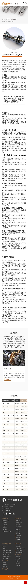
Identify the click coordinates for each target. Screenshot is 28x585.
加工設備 (5, 560)
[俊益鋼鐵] (10, 3)
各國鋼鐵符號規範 (20, 548)
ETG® (4, 546)
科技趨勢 (18, 559)
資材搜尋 (18, 544)
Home (3, 19)
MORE (7, 379)
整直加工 (5, 562)
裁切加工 (5, 567)
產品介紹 (8, 19)
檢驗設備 (18, 533)
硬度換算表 (18, 537)
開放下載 (18, 565)
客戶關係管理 (19, 527)
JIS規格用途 (19, 550)
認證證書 (18, 525)
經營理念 (5, 522)
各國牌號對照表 (19, 552)
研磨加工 (5, 565)
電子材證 (18, 529)
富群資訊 (17, 578)
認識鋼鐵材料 (14, 19)
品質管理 (18, 518)
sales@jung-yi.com (8, 506)
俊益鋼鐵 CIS (6, 520)
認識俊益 (5, 518)
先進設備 (18, 531)
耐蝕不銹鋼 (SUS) (7, 550)
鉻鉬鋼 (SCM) (6, 554)
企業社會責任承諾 (7, 531)
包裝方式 (18, 539)
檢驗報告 (18, 561)
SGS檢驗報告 (19, 522)
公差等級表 (18, 535)
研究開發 (18, 563)
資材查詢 (18, 546)
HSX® (4, 548)
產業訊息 (18, 557)
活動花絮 (5, 529)
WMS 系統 (18, 520)
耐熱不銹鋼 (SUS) (7, 552)
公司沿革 (5, 525)
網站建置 (11, 578)
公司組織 (5, 527)
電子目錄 (5, 569)
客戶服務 (18, 554)
